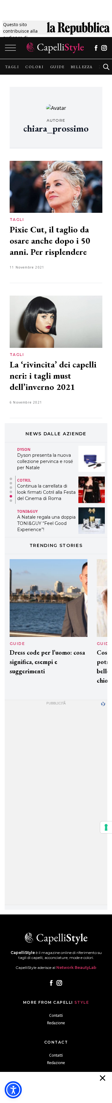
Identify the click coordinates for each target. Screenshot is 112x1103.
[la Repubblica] (78, 31)
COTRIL (24, 476)
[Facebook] (96, 48)
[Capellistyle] (55, 48)
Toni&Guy (27, 507)
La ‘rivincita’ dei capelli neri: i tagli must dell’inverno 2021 (53, 375)
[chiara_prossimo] (56, 108)
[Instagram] (104, 48)
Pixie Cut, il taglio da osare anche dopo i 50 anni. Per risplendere (50, 240)
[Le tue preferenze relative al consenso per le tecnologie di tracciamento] (106, 827)
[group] (12, 67)
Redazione (56, 1023)
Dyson (23, 445)
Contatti (56, 1015)
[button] (11, 479)
